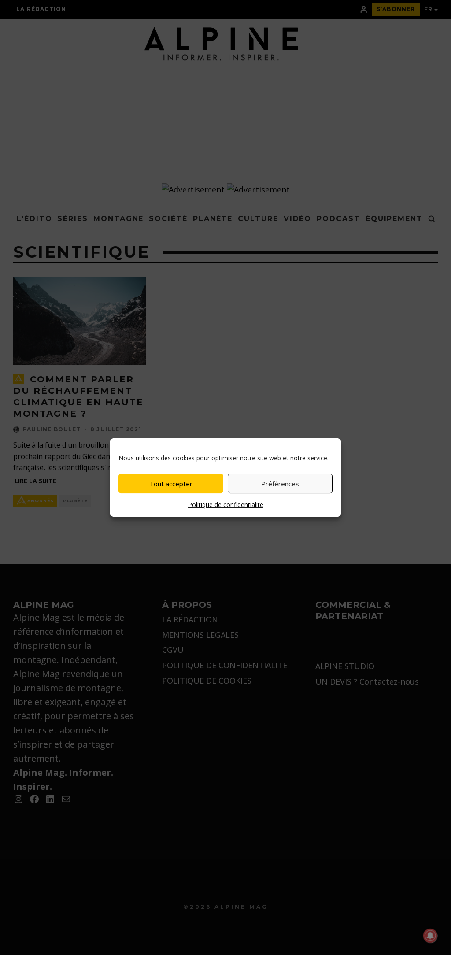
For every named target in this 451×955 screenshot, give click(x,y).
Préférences (280, 483)
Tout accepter (170, 483)
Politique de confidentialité (225, 504)
